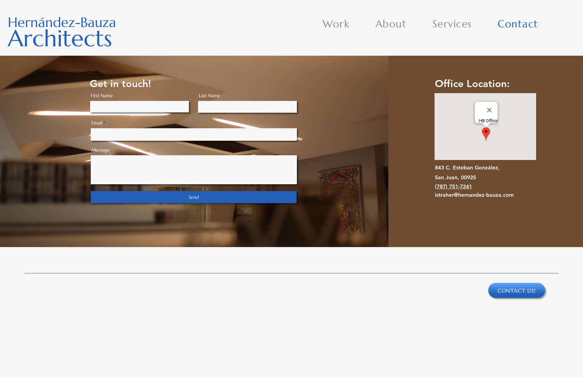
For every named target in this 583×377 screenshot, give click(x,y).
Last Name (209, 95)
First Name (102, 95)
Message (100, 149)
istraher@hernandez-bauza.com (474, 195)
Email (96, 122)
